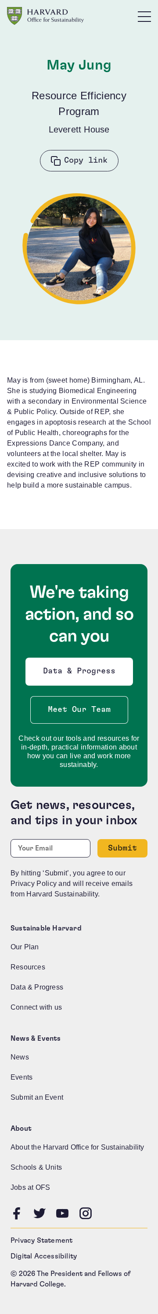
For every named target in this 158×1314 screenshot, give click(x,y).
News (20, 1057)
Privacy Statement (41, 1240)
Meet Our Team (79, 710)
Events (21, 1077)
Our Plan (25, 947)
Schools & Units (36, 1167)
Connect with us (36, 1007)
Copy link (86, 160)
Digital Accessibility (44, 1256)
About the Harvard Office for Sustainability (77, 1147)
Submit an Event (37, 1097)
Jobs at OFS (30, 1187)
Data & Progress (81, 673)
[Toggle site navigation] (144, 16)
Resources (28, 967)
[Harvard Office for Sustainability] (45, 16)
